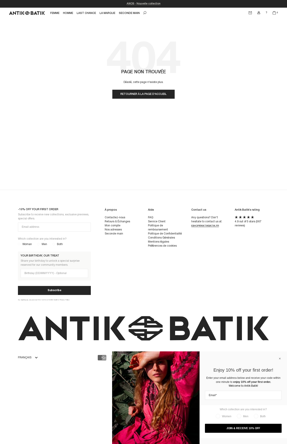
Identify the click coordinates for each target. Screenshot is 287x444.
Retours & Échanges (117, 221)
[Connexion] (258, 12)
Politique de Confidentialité (165, 233)
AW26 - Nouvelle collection (144, 3)
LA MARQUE (107, 13)
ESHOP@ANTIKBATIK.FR (205, 226)
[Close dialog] (280, 358)
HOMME (68, 13)
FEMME (54, 13)
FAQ (150, 217)
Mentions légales (158, 242)
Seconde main (114, 233)
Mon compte (112, 225)
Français (24, 357)
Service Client (156, 221)
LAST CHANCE (86, 13)
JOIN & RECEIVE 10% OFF (243, 428)
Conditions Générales (161, 238)
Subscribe (54, 290)
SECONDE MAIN (129, 13)
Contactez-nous (115, 217)
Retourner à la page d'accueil (143, 94)
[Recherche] (144, 12)
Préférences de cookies (162, 246)
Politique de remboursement (158, 227)
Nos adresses (113, 229)
